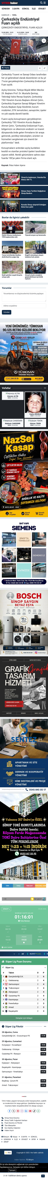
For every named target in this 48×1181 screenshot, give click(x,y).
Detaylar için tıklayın (24, 1018)
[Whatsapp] (38, 1111)
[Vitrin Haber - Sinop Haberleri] (9, 2)
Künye (15, 1137)
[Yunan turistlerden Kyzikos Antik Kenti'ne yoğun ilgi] (12, 247)
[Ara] (41, 3)
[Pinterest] (18, 1111)
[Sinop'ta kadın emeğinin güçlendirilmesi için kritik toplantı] (35, 267)
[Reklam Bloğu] (24, 352)
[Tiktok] (34, 1111)
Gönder (6, 312)
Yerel (14, 15)
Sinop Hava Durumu (12, 1118)
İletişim (6, 1137)
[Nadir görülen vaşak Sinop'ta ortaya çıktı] (12, 267)
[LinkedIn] (26, 1111)
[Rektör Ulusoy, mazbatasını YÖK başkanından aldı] (12, 227)
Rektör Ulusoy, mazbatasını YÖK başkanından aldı (11, 236)
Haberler (5, 15)
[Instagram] (22, 1111)
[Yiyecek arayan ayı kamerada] (35, 227)
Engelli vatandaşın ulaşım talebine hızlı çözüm (34, 256)
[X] (14, 1111)
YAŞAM (42, 1139)
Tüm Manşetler (10, 1125)
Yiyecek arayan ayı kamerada (35, 235)
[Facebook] (9, 1111)
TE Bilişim (30, 1160)
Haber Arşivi (9, 1130)
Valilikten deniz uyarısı (17, 1175)
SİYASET (42, 8)
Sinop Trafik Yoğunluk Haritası (16, 1120)
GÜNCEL (25, 8)
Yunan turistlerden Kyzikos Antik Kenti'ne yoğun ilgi (11, 256)
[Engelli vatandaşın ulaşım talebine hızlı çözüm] (35, 247)
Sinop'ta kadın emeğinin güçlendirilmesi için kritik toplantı (34, 277)
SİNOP (6, 1142)
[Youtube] (30, 1111)
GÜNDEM (6, 8)
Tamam (12, 1170)
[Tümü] (45, 388)
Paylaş (6, 68)
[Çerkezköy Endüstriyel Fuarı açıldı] (24, 51)
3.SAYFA (15, 8)
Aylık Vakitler (8, 947)
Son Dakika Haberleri (12, 1128)
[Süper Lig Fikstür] (45, 1026)
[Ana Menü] (45, 3)
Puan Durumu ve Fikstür (13, 1123)
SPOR (33, 1139)
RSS (9, 1153)
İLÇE (34, 8)
